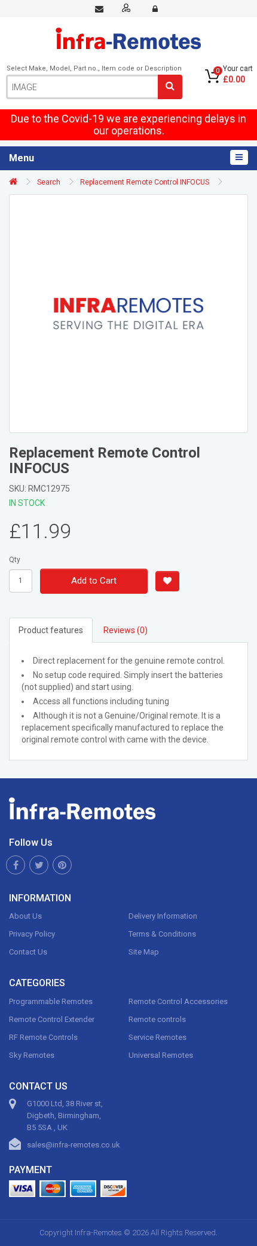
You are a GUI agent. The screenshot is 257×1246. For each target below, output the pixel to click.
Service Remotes (157, 1037)
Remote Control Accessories (178, 1001)
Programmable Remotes (51, 1001)
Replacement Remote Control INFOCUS (144, 182)
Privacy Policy (32, 933)
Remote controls (157, 1019)
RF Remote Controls (43, 1037)
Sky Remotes (31, 1055)
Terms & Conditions (162, 933)
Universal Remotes (160, 1055)
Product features (51, 630)
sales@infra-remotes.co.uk (73, 1144)
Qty (14, 560)
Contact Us (28, 951)
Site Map (143, 951)
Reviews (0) (125, 630)
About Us (25, 916)
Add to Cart (94, 580)
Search (48, 182)
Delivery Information (162, 916)
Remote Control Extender (51, 1019)
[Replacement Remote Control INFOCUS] (128, 313)
